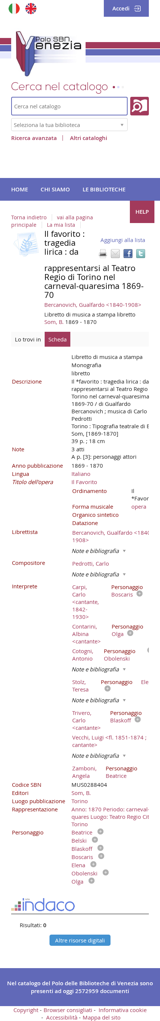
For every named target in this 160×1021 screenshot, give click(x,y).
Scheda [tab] (57, 339)
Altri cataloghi (88, 138)
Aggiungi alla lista (122, 240)
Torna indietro (29, 217)
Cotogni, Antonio (82, 654)
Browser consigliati (68, 1010)
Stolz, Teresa (80, 685)
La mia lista (61, 225)
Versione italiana (14, 8)
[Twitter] (140, 253)
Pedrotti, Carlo (90, 563)
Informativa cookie (123, 1010)
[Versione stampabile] (102, 253)
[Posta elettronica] (115, 253)
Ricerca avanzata (34, 138)
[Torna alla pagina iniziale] (48, 52)
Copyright (25, 1010)
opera (138, 506)
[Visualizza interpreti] (138, 594)
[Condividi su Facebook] (128, 253)
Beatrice (116, 775)
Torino (79, 801)
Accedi (120, 8)
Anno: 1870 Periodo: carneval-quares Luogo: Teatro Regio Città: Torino (113, 816)
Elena (148, 682)
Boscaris (122, 594)
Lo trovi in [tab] (28, 339)
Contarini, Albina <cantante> (86, 634)
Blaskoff (120, 720)
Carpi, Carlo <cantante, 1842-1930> (85, 601)
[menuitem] (19, 189)
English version (30, 8)
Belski (79, 840)
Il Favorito (84, 482)
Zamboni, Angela (84, 771)
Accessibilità (61, 1017)
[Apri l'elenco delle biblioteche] (122, 124)
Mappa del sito (102, 1017)
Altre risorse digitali (80, 940)
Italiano (80, 473)
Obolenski (117, 658)
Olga (118, 633)
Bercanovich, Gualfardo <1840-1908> (92, 304)
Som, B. (54, 321)
